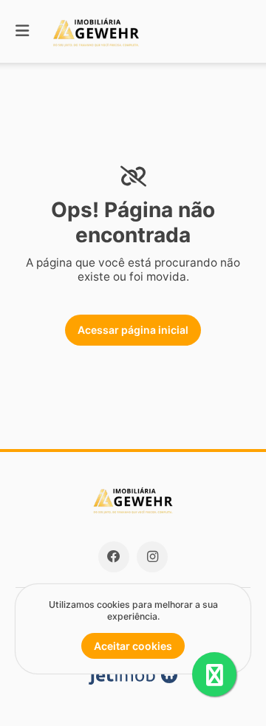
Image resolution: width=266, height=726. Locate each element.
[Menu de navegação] (22, 31)
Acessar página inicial (133, 329)
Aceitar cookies (133, 646)
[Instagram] (152, 556)
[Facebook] (113, 556)
